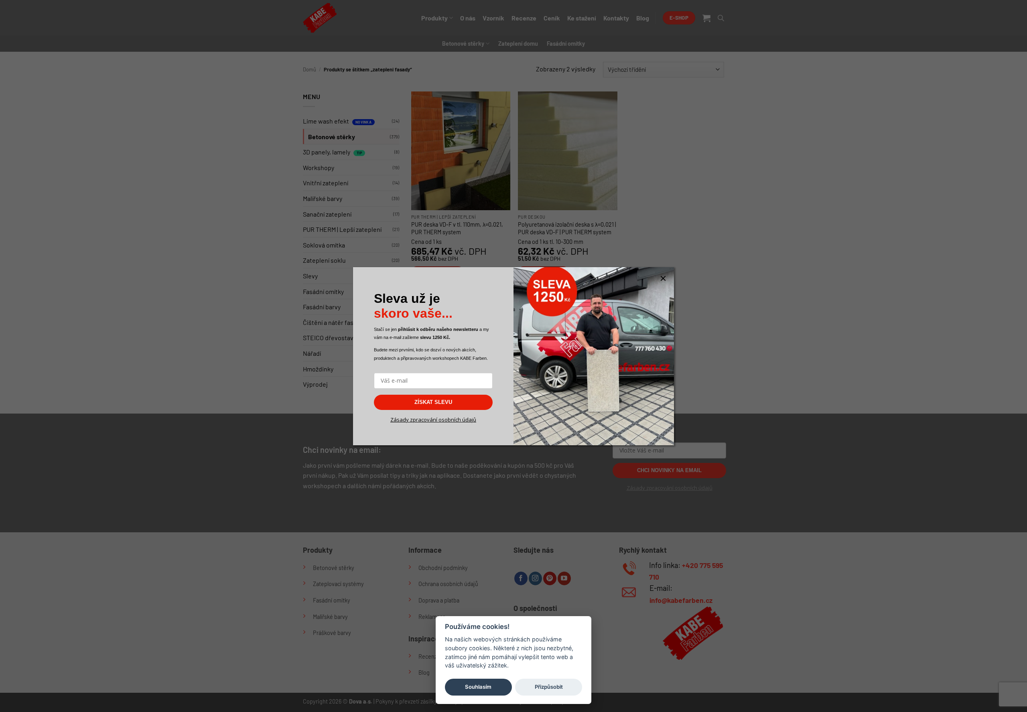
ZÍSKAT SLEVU (433, 402)
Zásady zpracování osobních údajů (433, 419)
